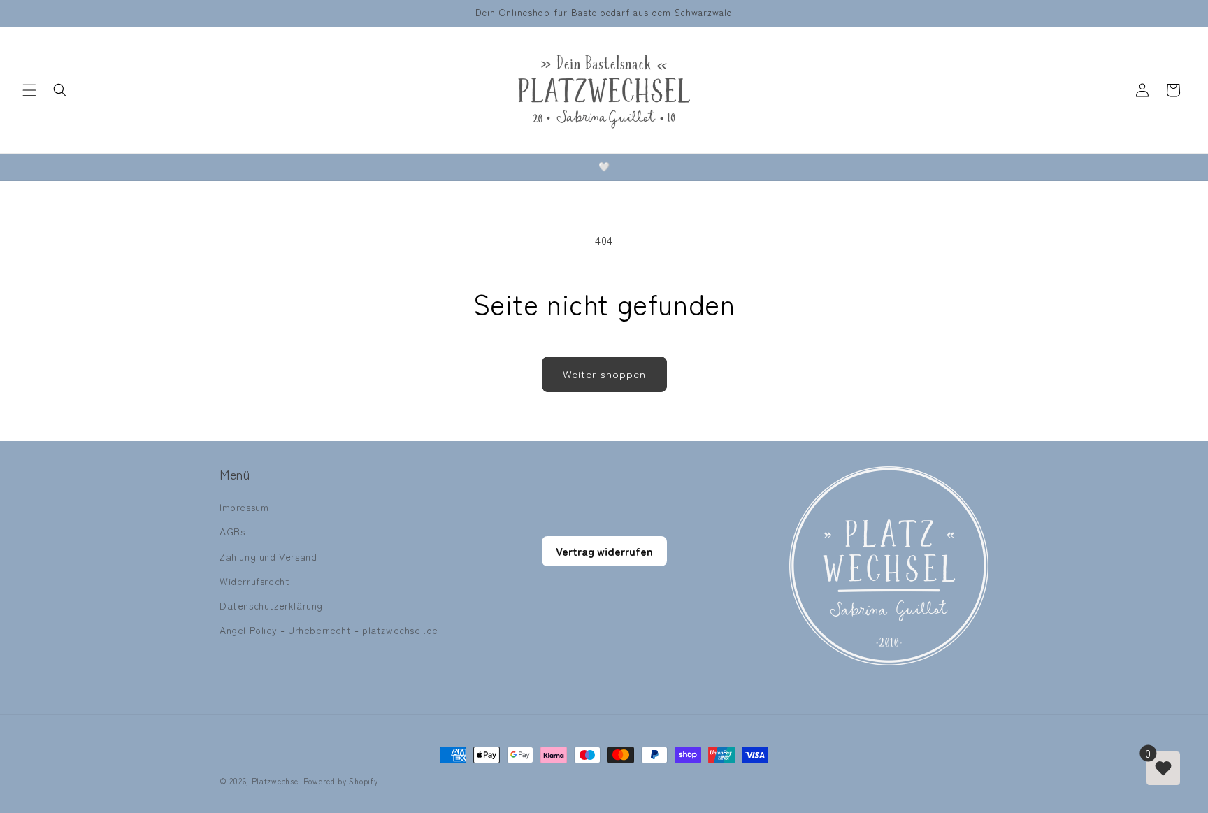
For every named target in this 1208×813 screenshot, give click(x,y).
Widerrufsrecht (254, 581)
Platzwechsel (276, 780)
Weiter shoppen (604, 373)
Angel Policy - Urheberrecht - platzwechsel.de (329, 630)
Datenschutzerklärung (271, 605)
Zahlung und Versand (268, 556)
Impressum (244, 507)
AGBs (232, 531)
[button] (29, 90)
